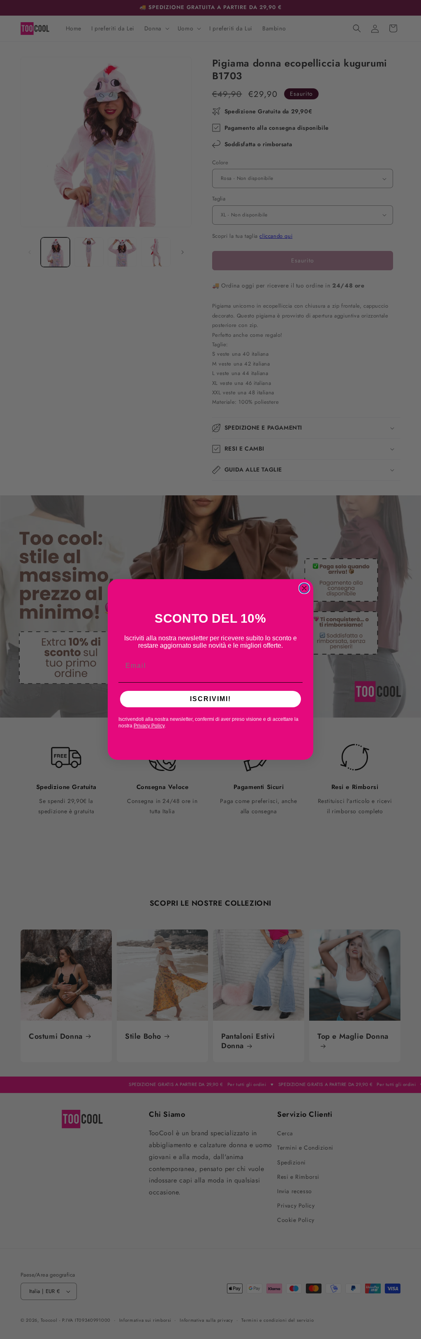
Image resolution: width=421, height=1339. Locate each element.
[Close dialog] (304, 588)
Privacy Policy (149, 726)
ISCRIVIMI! (210, 698)
